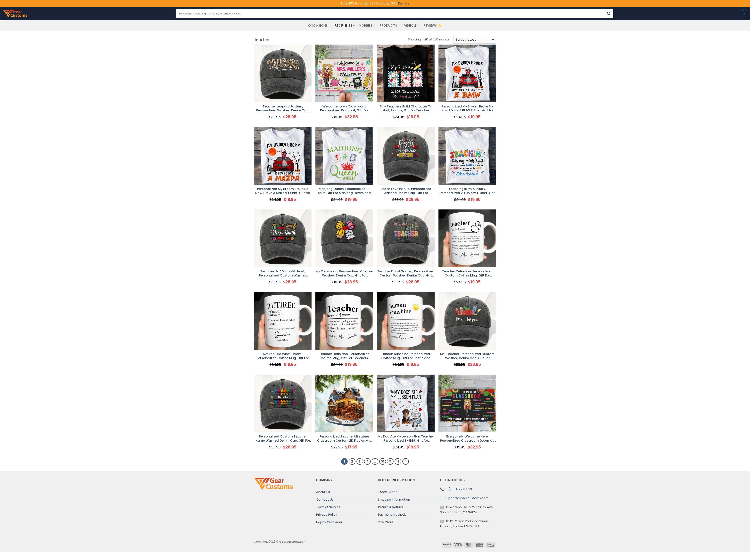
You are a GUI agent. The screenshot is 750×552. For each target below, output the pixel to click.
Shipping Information (394, 499)
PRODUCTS (388, 25)
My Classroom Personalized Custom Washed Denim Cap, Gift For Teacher (344, 273)
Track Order (387, 492)
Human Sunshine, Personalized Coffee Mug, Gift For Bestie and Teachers (405, 356)
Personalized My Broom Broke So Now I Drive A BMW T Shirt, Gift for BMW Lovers (467, 109)
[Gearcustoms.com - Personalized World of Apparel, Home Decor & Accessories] (15, 14)
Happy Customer (329, 522)
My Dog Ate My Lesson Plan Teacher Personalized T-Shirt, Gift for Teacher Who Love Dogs (406, 439)
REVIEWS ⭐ (432, 25)
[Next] (405, 461)
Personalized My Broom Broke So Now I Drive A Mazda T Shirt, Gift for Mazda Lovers (282, 191)
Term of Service (328, 507)
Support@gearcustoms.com (466, 498)
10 (382, 461)
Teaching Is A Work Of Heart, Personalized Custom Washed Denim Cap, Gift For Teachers (283, 273)
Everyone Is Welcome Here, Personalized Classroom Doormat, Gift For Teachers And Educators (467, 439)
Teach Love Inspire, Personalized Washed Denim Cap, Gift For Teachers (405, 191)
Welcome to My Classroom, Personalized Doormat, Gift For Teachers (344, 109)
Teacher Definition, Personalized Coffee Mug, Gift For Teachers (344, 356)
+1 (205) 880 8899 (458, 489)
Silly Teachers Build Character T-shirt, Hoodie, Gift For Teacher (406, 109)
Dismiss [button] (403, 3)
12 (397, 461)
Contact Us (324, 499)
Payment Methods (392, 514)
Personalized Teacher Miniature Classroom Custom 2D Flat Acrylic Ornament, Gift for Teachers (344, 439)
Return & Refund (390, 507)
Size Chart (386, 522)
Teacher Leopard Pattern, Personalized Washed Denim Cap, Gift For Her (282, 109)
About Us (323, 492)
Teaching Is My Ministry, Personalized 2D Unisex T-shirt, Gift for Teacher (467, 191)
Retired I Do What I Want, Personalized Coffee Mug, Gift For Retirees (282, 356)
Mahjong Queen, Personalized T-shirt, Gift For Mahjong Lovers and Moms (344, 191)
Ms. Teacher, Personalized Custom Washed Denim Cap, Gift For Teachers (467, 356)
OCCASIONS (318, 25)
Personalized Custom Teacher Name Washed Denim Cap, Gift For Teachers (282, 439)
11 (390, 461)
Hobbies (366, 25)
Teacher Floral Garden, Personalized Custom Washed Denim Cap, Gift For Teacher (405, 273)
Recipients (343, 25)
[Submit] (608, 13)
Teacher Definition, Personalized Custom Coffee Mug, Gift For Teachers (467, 273)
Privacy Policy (326, 514)
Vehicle (410, 25)
